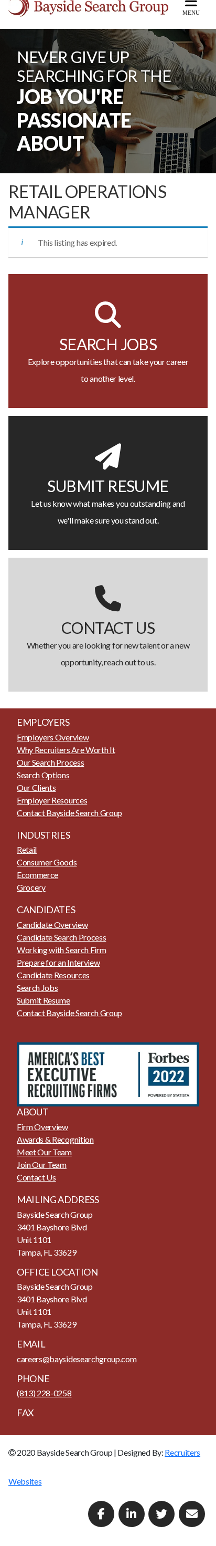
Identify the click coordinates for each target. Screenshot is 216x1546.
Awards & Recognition (55, 1139)
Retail (27, 849)
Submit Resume (43, 1000)
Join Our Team (42, 1164)
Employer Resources (52, 800)
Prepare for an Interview (58, 962)
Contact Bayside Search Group (69, 813)
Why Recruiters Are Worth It (66, 750)
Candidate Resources (53, 975)
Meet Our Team (44, 1152)
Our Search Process (50, 762)
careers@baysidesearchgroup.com (76, 1359)
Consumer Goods (47, 862)
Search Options (43, 775)
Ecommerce (37, 875)
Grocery (31, 887)
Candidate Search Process (61, 937)
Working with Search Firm (61, 950)
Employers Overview (53, 737)
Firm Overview (42, 1127)
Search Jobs (37, 988)
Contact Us (36, 1177)
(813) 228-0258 (44, 1393)
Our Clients (36, 787)
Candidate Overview (52, 924)
